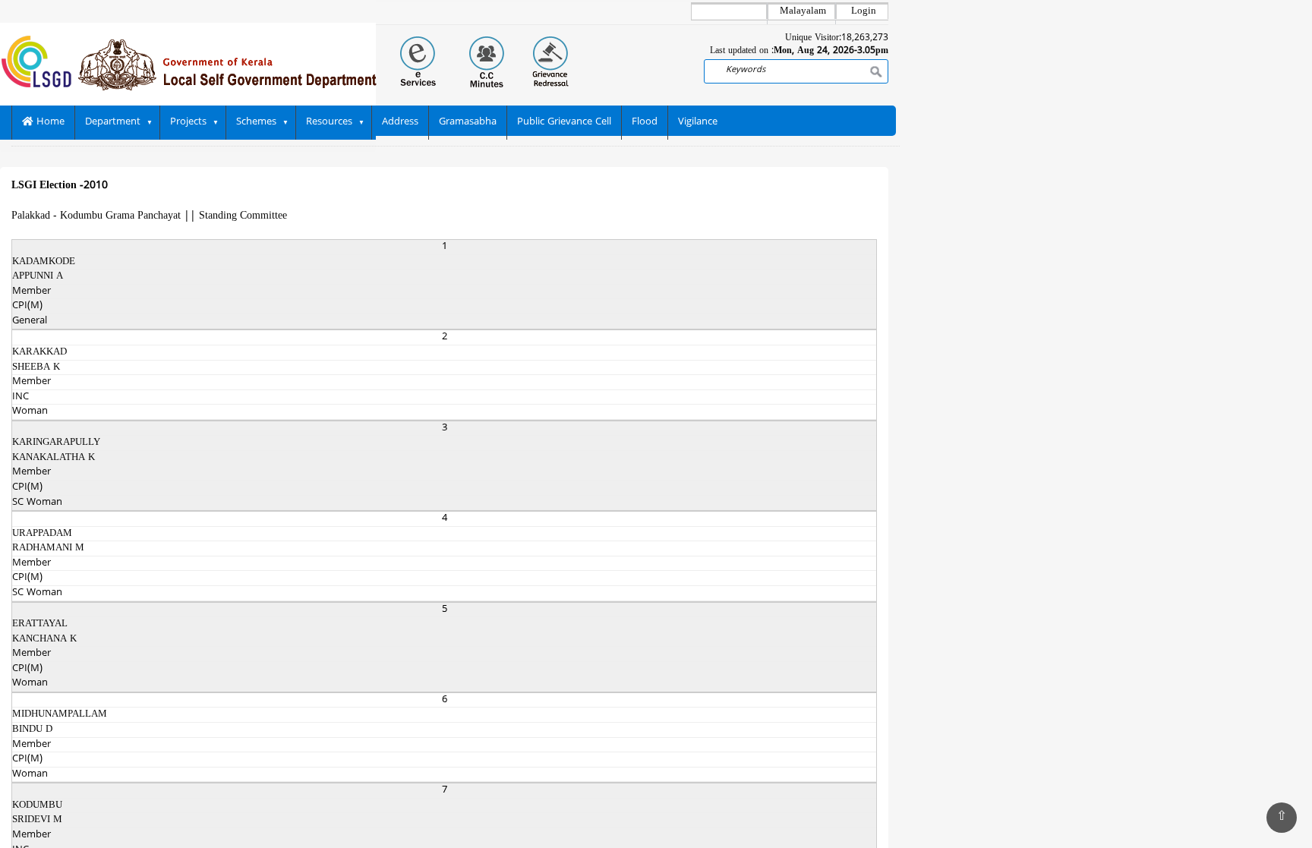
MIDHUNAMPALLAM (59, 714)
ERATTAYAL (40, 624)
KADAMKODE (43, 262)
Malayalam (803, 11)
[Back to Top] (1281, 817)
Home (49, 122)
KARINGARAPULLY (56, 443)
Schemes (256, 122)
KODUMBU (37, 805)
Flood (645, 122)
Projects (188, 122)
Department (112, 122)
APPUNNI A (37, 276)
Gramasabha (468, 122)
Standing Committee (243, 216)
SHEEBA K (36, 367)
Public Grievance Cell (564, 122)
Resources (329, 122)
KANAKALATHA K (53, 458)
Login (863, 11)
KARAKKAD (39, 352)
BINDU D (32, 729)
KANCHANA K (44, 639)
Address (400, 122)
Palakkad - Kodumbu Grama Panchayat (96, 216)
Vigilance (698, 122)
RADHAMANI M (48, 548)
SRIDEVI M (37, 820)
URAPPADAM (42, 534)
